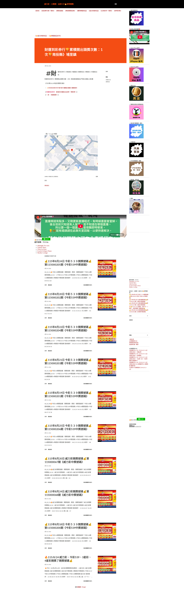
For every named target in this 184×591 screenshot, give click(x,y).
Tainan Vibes (41, 247)
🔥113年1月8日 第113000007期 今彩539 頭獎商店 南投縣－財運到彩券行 (62, 87)
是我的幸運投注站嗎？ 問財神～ (61, 92)
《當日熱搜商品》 (94, 11)
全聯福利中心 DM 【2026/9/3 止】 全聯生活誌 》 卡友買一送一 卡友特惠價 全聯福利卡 (138, 358)
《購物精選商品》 (82, 11)
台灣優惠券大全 (133, 341)
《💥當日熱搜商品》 (41, 36)
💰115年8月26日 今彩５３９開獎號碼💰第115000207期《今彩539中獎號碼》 (138, 296)
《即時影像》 (117, 11)
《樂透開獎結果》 (70, 11)
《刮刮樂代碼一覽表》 (48, 11)
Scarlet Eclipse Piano (44, 251)
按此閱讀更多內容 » (88, 285)
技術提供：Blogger (81, 587)
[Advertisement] (77, 23)
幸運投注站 (108, 79)
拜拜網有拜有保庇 (133, 342)
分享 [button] (107, 71)
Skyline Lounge (42, 253)
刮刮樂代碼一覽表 (133, 344)
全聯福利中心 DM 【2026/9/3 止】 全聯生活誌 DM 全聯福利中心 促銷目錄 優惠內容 (138, 364)
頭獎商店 (108, 81)
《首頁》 (37, 11)
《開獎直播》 (59, 11)
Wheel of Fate (42, 249)
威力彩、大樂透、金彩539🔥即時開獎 (59, 4)
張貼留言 (47, 185)
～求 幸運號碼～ (52, 95)
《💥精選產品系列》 (54, 36)
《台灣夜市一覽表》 (106, 11)
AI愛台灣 (131, 339)
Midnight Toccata (43, 245)
